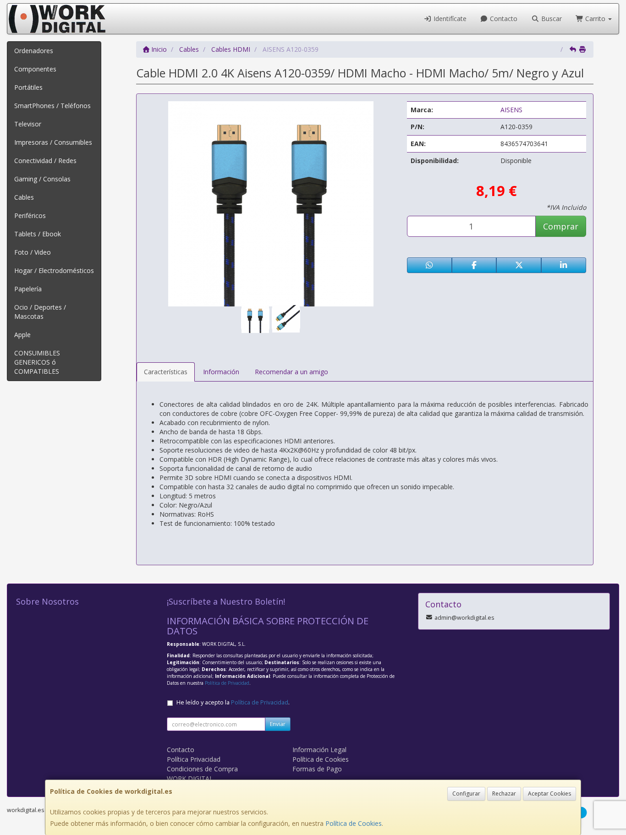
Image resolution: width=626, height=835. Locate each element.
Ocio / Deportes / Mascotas (40, 312)
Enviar (278, 724)
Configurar (466, 793)
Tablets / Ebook (37, 233)
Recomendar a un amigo (291, 371)
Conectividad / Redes (45, 160)
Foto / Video (32, 252)
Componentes (35, 69)
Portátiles (28, 87)
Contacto (502, 18)
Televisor (27, 124)
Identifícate (449, 18)
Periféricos (30, 215)
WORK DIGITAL (190, 778)
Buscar (550, 18)
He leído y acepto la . (233, 702)
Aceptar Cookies (549, 793)
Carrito (595, 18)
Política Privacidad (193, 759)
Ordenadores (33, 50)
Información (221, 371)
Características (165, 371)
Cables (24, 197)
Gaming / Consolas (42, 179)
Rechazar (504, 793)
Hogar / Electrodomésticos (54, 270)
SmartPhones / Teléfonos (52, 105)
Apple (22, 334)
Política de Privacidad (227, 683)
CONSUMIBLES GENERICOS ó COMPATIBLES (37, 362)
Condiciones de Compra (202, 768)
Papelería (28, 288)
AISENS (511, 109)
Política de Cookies (353, 823)
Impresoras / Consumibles (53, 142)
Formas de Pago (317, 768)
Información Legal (319, 749)
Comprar (560, 226)
